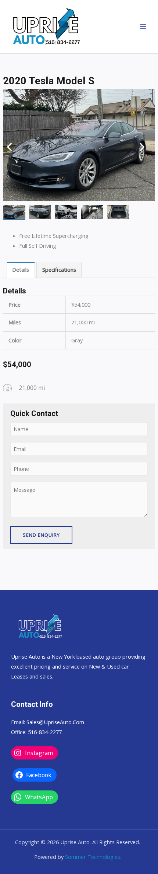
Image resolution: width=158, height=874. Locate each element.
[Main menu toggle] (143, 26)
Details (20, 269)
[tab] (21, 270)
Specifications (59, 269)
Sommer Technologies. (93, 856)
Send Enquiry (41, 535)
